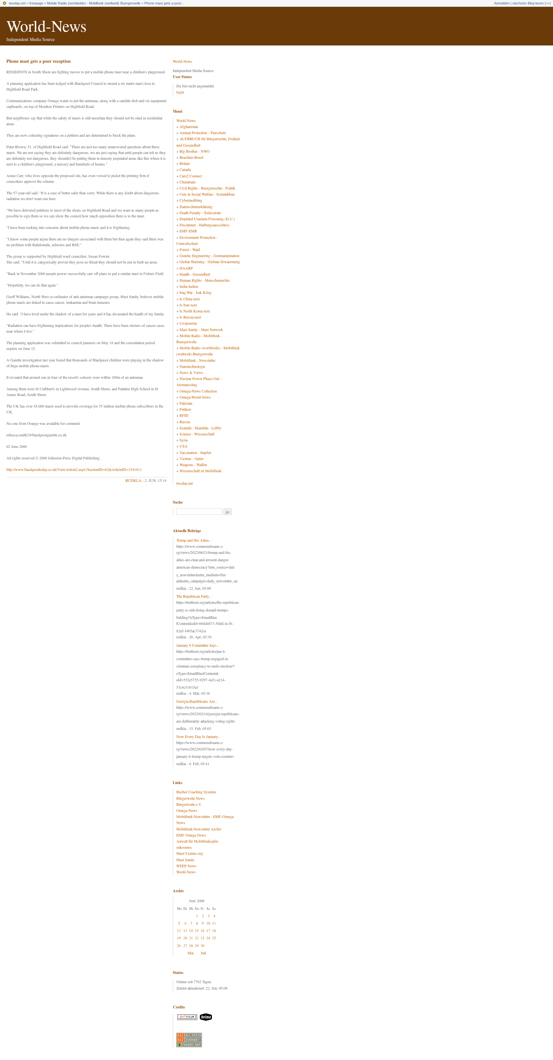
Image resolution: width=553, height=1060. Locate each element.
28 (191, 945)
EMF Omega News (191, 834)
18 (214, 930)
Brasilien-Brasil (191, 157)
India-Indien (189, 286)
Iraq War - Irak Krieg (196, 292)
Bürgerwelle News (190, 798)
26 (179, 945)
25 (214, 937)
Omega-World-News (195, 397)
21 (191, 937)
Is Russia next (190, 317)
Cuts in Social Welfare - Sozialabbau (207, 194)
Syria (184, 439)
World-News (46, 25)
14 (191, 930)
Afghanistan (189, 126)
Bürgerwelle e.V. (189, 804)
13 (185, 930)
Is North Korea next (195, 310)
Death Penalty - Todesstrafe (200, 212)
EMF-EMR (188, 230)
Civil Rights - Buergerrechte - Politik (207, 187)
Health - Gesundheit (195, 274)
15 (197, 930)
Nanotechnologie (192, 366)
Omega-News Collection (198, 390)
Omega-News (186, 810)
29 (197, 945)
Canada (185, 169)
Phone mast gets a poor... (164, 3)
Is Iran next (188, 304)
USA (184, 446)
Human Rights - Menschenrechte (204, 280)
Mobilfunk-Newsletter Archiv (198, 828)
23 (202, 937)
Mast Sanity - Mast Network (201, 329)
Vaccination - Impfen (195, 452)
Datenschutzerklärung (196, 206)
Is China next (190, 298)
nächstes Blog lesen (528, 3)
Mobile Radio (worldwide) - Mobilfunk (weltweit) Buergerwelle (93, 3)
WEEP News (186, 865)
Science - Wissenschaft (197, 433)
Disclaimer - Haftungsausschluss (204, 224)
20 (185, 937)
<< (548, 3)
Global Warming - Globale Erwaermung (210, 261)
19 (179, 937)
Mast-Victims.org (189, 853)
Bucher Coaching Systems (196, 791)
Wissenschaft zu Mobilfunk (200, 470)
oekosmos (184, 847)
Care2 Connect (191, 175)
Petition (185, 409)
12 (179, 930)
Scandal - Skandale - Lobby (200, 427)
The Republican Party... (194, 596)
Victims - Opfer (192, 458)
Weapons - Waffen (193, 464)
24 (208, 937)
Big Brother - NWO (195, 151)
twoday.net (17, 3)
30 (202, 945)
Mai (191, 952)
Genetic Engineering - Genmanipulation (209, 255)
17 (208, 930)
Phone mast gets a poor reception (38, 61)
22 (197, 937)
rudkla (133, 480)
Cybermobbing (191, 200)
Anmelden (501, 3)
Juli (203, 952)
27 (185, 945)
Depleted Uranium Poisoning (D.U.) (207, 218)
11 (214, 923)
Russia (185, 421)
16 (202, 930)
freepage (36, 3)
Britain (185, 163)
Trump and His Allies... (194, 540)
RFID (184, 415)
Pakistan (186, 403)
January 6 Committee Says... (198, 645)
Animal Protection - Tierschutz (203, 132)
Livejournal (188, 323)
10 (208, 923)
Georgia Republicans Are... (197, 701)
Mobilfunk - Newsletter (197, 360)
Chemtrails (188, 181)
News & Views (191, 372)
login (180, 91)
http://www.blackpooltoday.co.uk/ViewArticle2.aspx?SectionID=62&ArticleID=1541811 (74, 469)
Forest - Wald (190, 249)
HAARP (186, 268)
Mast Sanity (185, 859)
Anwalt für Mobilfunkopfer (197, 841)
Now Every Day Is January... (198, 736)
